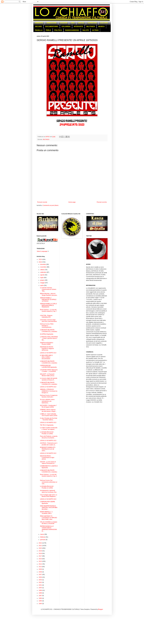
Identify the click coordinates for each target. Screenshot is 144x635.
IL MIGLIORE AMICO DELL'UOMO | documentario (46, 357)
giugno (42, 280)
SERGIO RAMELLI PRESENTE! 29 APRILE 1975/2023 (48, 299)
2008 (40, 572)
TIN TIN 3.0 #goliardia (46, 425)
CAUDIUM (63, 23)
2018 (40, 553)
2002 (40, 582)
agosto (42, 275)
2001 (40, 585)
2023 (40, 262)
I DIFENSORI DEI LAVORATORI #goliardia (48, 366)
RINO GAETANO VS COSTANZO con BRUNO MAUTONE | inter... (48, 517)
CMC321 (81, 23)
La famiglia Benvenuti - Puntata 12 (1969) (47, 487)
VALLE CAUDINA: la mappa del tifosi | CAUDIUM (48, 522)
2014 (40, 564)
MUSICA (101, 26)
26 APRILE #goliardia (46, 334)
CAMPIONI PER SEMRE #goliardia (47, 502)
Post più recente (42, 202)
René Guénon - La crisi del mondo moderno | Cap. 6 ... (48, 476)
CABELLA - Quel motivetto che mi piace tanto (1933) (48, 414)
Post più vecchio (102, 202)
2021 (40, 545)
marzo (42, 534)
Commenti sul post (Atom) (50, 205)
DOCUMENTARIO (51, 26)
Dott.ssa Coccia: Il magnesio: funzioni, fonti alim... (49, 396)
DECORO (38, 26)
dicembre (43, 264)
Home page (72, 202)
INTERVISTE (78, 26)
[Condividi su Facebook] (66, 137)
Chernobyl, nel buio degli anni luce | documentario (48, 320)
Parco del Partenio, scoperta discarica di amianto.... (48, 437)
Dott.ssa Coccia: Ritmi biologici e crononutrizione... (46, 325)
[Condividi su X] (64, 137)
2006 (40, 577)
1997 (40, 595)
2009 (40, 569)
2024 (40, 259)
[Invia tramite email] (60, 137)
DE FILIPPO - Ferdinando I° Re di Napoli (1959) (48, 406)
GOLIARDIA (66, 26)
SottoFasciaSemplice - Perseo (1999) (47, 343)
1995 (40, 601)
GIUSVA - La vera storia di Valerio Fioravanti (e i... (48, 462)
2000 (40, 587)
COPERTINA (92, 23)
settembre (43, 272)
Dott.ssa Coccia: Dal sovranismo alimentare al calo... (48, 482)
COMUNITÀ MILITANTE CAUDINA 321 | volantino (48, 330)
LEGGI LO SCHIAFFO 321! (48, 353)
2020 (40, 548)
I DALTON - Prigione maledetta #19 (46, 316)
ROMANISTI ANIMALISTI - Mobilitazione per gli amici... (48, 449)
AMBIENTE (39, 23)
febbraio (43, 537)
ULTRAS (95, 30)
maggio (42, 283)
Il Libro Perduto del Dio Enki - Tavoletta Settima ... (48, 419)
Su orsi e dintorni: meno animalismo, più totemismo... (47, 401)
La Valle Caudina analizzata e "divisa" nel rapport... (48, 428)
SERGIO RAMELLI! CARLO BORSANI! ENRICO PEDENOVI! (48, 305)
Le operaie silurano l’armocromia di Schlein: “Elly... (48, 289)
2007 (40, 574)
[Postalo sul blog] (62, 137)
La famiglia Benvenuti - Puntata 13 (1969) (47, 432)
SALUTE (85, 30)
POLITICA (58, 30)
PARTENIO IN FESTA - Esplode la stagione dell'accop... (47, 348)
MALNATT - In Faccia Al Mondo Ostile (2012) (47, 374)
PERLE (48, 30)
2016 (40, 559)
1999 (40, 590)
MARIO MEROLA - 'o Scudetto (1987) (46, 512)
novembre (43, 267)
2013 (40, 566)
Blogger (100, 609)
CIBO (73, 23)
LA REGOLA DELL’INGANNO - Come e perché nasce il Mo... (49, 338)
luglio (42, 277)
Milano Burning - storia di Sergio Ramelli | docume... (49, 294)
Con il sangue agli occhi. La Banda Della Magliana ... (48, 495)
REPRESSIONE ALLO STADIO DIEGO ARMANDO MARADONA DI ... (48, 528)
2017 (40, 556)
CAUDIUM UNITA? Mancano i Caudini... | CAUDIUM (49, 370)
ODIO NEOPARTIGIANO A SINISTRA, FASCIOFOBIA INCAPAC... (48, 507)
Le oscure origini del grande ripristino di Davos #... (48, 379)
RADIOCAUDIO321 (72, 30)
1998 (40, 593)
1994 (40, 603)
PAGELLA (38, 30)
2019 (40, 551)
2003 (40, 580)
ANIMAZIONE (51, 23)
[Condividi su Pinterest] (69, 137)
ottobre (42, 269)
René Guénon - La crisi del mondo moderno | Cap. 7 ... (48, 311)
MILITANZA (90, 26)
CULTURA (104, 23)
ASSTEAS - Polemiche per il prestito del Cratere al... (48, 443)
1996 (40, 598)
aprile (42, 285)
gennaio (43, 539)
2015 (40, 561)
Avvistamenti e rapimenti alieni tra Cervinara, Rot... (48, 491)
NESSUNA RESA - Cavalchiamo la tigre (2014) (47, 457)
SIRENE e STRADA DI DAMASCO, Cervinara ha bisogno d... (48, 391)
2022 (40, 543)
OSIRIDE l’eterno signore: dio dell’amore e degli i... (48, 410)
